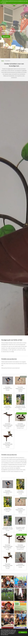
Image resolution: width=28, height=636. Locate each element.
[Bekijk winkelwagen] (25, 6)
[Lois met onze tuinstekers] (7, 594)
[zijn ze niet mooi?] (7, 607)
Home (2, 60)
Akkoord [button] (22, 632)
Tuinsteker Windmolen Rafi (20, 564)
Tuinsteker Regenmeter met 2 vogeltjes (20, 388)
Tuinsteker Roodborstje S (7, 406)
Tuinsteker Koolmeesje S (20, 491)
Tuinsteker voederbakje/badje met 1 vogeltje (7, 425)
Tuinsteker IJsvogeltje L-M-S (7, 387)
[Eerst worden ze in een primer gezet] (7, 581)
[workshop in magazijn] (20, 620)
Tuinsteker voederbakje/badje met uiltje (7, 444)
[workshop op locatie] (7, 620)
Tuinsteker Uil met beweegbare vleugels (20, 406)
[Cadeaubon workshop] (20, 607)
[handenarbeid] (20, 581)
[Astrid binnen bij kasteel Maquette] (20, 594)
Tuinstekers (7, 60)
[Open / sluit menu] (2, 6)
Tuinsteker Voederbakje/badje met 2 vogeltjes (20, 425)
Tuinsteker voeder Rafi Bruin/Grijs (20, 528)
